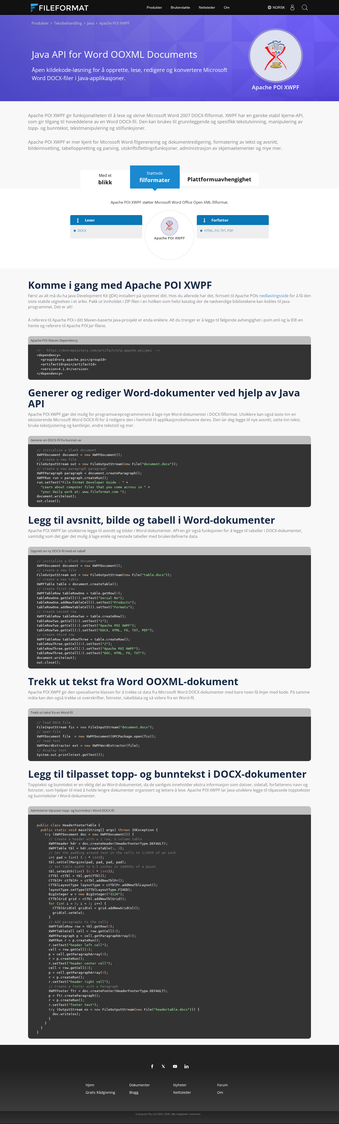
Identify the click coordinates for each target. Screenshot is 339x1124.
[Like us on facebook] (152, 1066)
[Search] (305, 7)
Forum (222, 1085)
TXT (223, 230)
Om (227, 7)
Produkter (154, 7)
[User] (292, 7)
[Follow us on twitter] (164, 1066)
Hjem (90, 1085)
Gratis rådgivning (100, 1092)
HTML (208, 230)
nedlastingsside (274, 295)
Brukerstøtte (180, 7)
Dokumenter (139, 1085)
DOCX (82, 230)
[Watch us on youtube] (175, 1066)
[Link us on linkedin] (186, 1066)
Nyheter (180, 1085)
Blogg (133, 1092)
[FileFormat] (61, 7)
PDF (230, 230)
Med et (105, 179)
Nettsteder (207, 7)
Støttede (154, 177)
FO (217, 230)
